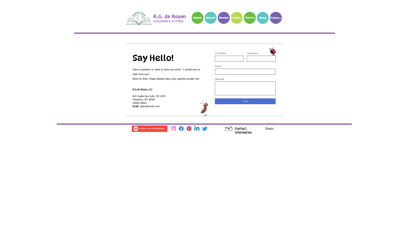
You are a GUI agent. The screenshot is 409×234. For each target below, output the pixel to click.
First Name (220, 53)
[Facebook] (181, 128)
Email (217, 66)
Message (219, 79)
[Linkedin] (197, 128)
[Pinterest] (189, 128)
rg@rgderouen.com (150, 106)
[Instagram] (173, 128)
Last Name (252, 53)
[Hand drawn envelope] (229, 128)
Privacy (269, 128)
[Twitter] (205, 128)
